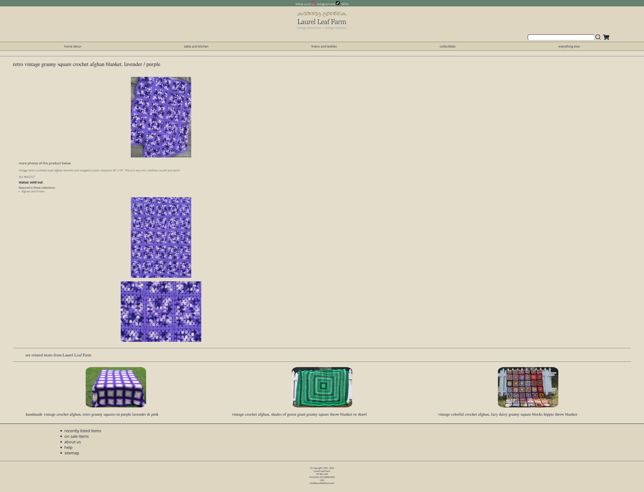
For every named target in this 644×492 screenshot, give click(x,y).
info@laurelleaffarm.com (322, 483)
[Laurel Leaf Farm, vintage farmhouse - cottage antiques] (322, 20)
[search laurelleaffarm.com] (599, 37)
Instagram (323, 4)
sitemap (71, 453)
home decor (72, 46)
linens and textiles (324, 46)
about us (72, 441)
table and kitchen (196, 46)
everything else (569, 46)
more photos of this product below (45, 163)
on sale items (76, 436)
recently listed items (82, 430)
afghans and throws (32, 191)
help (68, 447)
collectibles (448, 46)
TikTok (344, 4)
